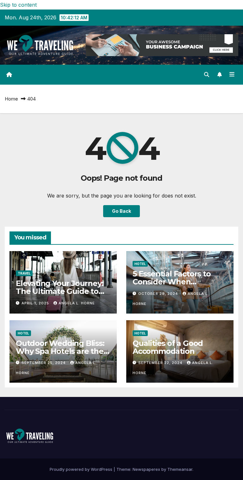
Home (11, 99)
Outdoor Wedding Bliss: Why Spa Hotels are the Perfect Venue (60, 351)
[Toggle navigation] (232, 74)
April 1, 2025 (36, 303)
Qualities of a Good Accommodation (168, 347)
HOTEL (140, 264)
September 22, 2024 (161, 362)
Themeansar (179, 469)
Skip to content (18, 5)
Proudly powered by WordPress (82, 469)
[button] (206, 74)
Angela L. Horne (77, 303)
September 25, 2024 (44, 362)
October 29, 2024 (158, 293)
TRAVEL (24, 273)
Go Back (121, 211)
